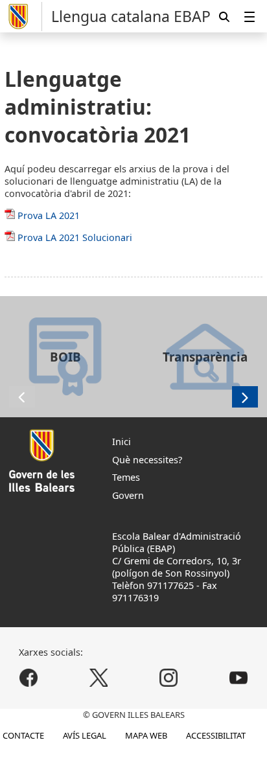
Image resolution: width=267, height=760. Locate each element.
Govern (128, 495)
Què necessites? (147, 460)
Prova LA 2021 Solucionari (74, 237)
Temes (126, 477)
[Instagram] (168, 677)
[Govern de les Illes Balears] (23, 16)
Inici (121, 441)
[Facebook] (29, 677)
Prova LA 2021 (48, 215)
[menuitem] (249, 16)
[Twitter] (99, 677)
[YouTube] (238, 677)
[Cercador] (224, 16)
